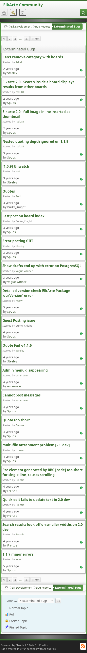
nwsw (19, 301)
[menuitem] (83, 12)
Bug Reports (42, 26)
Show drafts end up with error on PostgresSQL (42, 265)
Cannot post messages (21, 395)
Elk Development (21, 26)
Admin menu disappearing (25, 370)
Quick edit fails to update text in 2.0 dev (36, 499)
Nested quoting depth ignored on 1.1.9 (35, 141)
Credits (43, 645)
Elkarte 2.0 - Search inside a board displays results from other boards (38, 84)
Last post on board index (23, 216)
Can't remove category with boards (32, 57)
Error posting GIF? (17, 241)
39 (26, 39)
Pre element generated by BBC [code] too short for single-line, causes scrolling (42, 472)
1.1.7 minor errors (17, 554)
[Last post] (82, 71)
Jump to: (11, 600)
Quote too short (16, 420)
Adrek (19, 62)
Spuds (11, 103)
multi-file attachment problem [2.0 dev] (36, 445)
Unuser (20, 450)
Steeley (12, 73)
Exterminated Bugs (67, 26)
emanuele (22, 375)
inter (18, 559)
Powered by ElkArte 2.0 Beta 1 (18, 645)
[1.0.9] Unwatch (15, 166)
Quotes (8, 191)
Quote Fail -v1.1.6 (17, 345)
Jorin (18, 171)
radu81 (20, 92)
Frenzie (20, 425)
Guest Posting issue (18, 320)
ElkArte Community (23, 4)
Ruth (18, 196)
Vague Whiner (24, 271)
